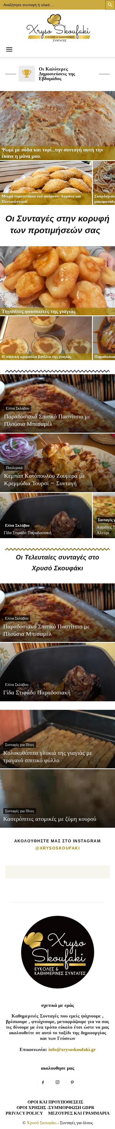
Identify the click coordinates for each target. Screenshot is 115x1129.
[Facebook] (42, 1083)
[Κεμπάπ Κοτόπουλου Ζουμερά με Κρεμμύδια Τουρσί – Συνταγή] (57, 484)
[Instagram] (57, 1082)
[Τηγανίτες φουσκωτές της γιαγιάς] (57, 280)
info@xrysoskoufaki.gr (72, 1049)
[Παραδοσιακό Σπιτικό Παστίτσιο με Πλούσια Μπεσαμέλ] (57, 423)
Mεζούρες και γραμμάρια (79, 1113)
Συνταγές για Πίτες (19, 744)
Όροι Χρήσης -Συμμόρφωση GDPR (55, 1107)
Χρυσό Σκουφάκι (41, 1122)
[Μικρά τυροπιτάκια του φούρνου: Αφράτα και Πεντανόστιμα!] (46, 183)
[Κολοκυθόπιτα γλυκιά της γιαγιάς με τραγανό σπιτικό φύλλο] (57, 760)
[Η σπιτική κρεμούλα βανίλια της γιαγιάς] (46, 338)
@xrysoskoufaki (57, 848)
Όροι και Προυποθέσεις (55, 1102)
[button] (9, 50)
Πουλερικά (14, 467)
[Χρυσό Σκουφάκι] (57, 26)
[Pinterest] (72, 1083)
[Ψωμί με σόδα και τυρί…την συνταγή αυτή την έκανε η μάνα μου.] (57, 125)
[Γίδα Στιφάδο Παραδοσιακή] (46, 526)
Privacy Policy (24, 1113)
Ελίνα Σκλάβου (17, 408)
